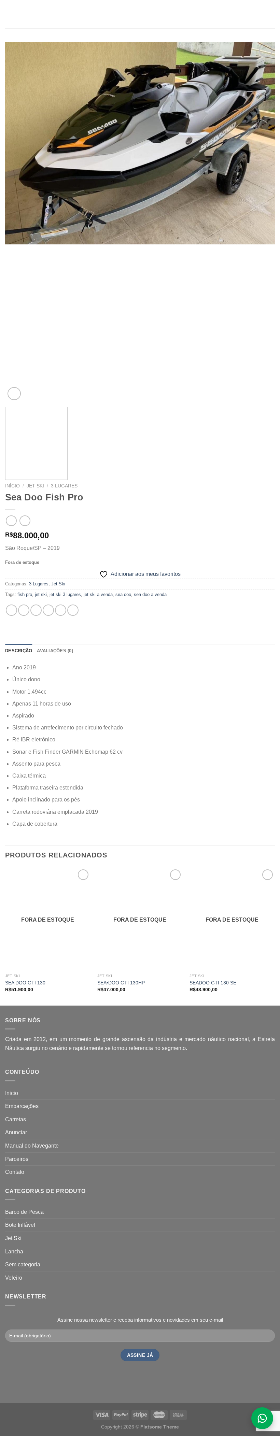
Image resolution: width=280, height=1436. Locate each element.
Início (12, 485)
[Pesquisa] (272, 14)
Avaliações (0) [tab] (55, 650)
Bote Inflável (20, 1225)
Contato (14, 1172)
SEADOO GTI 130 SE (213, 982)
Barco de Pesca (24, 1212)
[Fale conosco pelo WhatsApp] (262, 1418)
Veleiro (13, 1278)
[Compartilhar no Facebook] (23, 610)
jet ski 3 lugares (65, 594)
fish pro (24, 594)
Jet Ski (35, 485)
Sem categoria (22, 1264)
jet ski (41, 594)
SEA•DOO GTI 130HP (121, 982)
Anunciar (16, 1132)
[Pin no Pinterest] (60, 610)
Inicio (11, 1093)
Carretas (15, 1119)
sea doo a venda (150, 594)
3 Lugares (64, 485)
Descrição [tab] (18, 650)
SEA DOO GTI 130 (25, 982)
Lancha (14, 1251)
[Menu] (9, 14)
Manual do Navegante (32, 1146)
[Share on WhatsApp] (11, 610)
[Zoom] (14, 393)
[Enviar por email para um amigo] (48, 610)
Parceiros (16, 1159)
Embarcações (22, 1106)
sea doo (123, 594)
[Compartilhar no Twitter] (36, 610)
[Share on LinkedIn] (73, 610)
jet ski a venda (98, 594)
